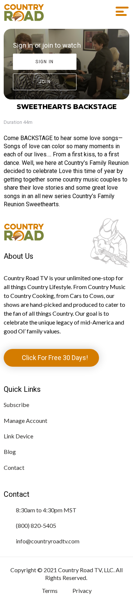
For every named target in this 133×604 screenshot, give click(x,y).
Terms (50, 590)
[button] (119, 11)
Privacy (82, 590)
